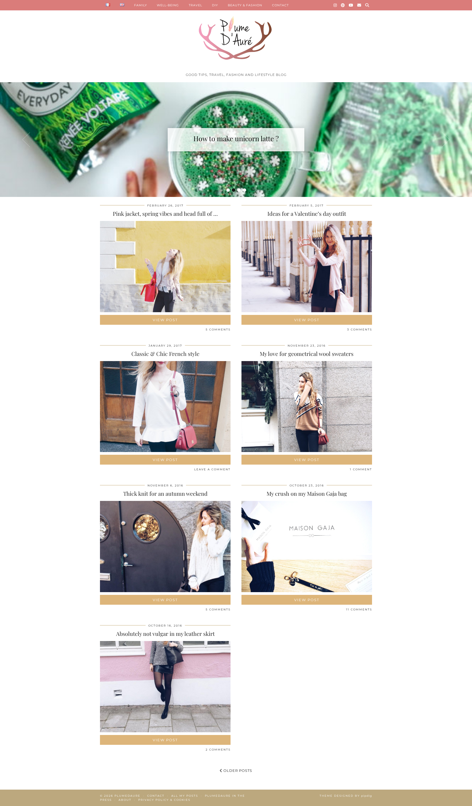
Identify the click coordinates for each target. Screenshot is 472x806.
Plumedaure (127, 796)
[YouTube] (351, 5)
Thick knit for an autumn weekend (165, 493)
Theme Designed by (346, 796)
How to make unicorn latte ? (236, 138)
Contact (155, 796)
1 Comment (361, 469)
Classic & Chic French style (165, 353)
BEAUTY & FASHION (245, 5)
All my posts (184, 796)
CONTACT (280, 5)
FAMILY (140, 5)
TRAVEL (195, 5)
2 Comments (218, 749)
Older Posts (237, 770)
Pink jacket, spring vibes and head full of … (165, 213)
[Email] (359, 5)
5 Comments (218, 329)
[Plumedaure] (236, 35)
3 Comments (359, 329)
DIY (215, 5)
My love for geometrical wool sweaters (306, 353)
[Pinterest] (343, 5)
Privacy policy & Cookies (164, 800)
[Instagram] (335, 5)
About (125, 800)
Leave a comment (212, 469)
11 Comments (359, 609)
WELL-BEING (168, 5)
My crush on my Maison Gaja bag (307, 493)
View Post (165, 320)
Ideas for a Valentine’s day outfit (306, 213)
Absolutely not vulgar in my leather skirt (165, 633)
